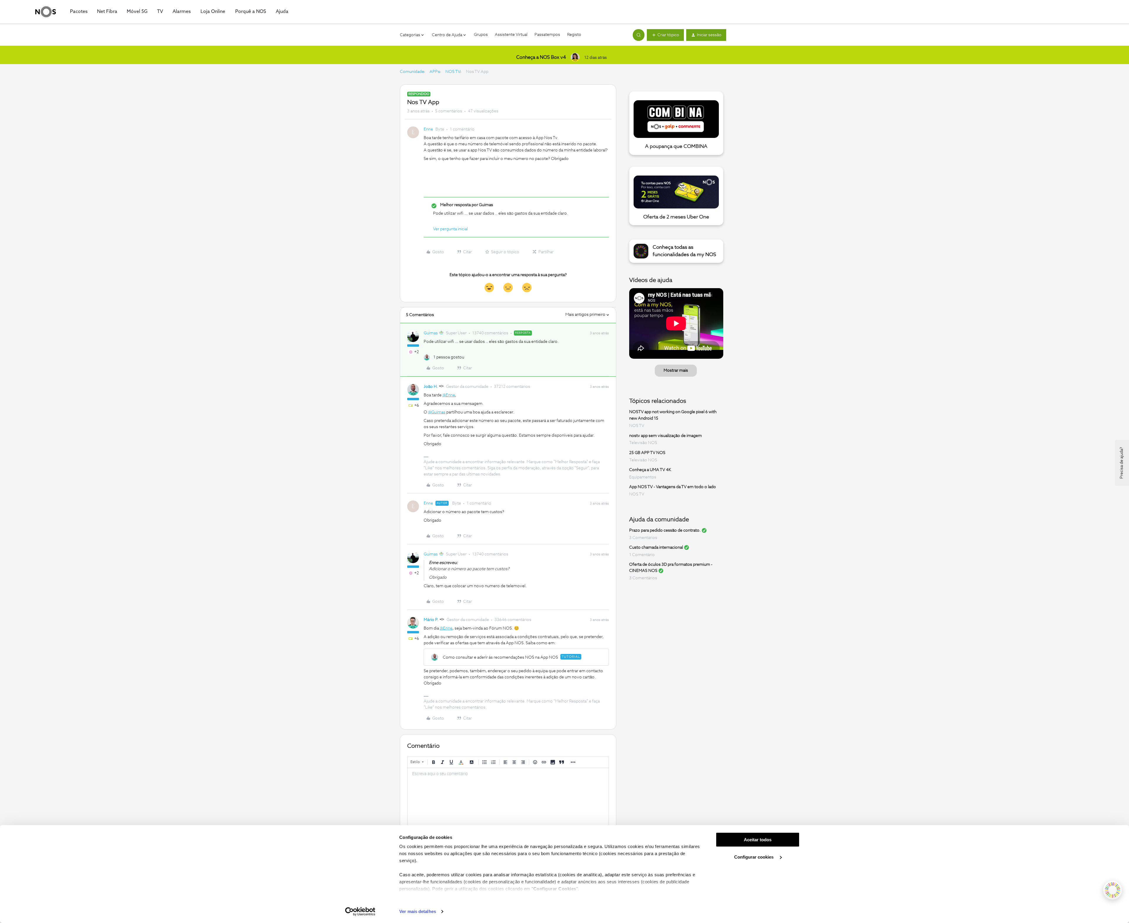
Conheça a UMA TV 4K (650, 470)
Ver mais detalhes (417, 911)
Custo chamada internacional (656, 547)
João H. (431, 387)
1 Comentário (642, 555)
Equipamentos (642, 477)
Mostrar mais (676, 370)
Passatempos (547, 35)
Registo (574, 35)
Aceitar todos (757, 839)
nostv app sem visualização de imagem (665, 435)
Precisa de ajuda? (1122, 463)
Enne (428, 129)
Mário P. (431, 620)
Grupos (481, 35)
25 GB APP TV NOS (647, 453)
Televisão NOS (643, 443)
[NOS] (45, 11)
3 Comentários (643, 538)
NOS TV (452, 72)
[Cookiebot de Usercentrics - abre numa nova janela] (360, 911)
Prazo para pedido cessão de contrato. (665, 530)
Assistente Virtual (511, 35)
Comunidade (412, 72)
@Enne (448, 395)
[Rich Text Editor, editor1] (508, 797)
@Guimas (436, 412)
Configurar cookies (754, 856)
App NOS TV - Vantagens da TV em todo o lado (672, 487)
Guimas (431, 333)
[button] (665, 35)
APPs (435, 72)
